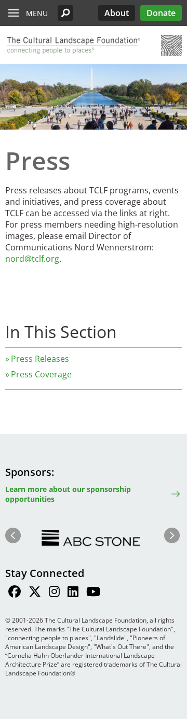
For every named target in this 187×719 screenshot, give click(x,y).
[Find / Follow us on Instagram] (54, 593)
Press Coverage (41, 374)
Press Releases (40, 358)
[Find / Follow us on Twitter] (35, 593)
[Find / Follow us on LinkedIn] (73, 593)
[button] (65, 13)
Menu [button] (37, 13)
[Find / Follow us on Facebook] (14, 593)
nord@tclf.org (32, 258)
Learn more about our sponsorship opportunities (68, 494)
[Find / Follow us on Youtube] (93, 593)
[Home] (72, 45)
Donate (161, 13)
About (116, 13)
